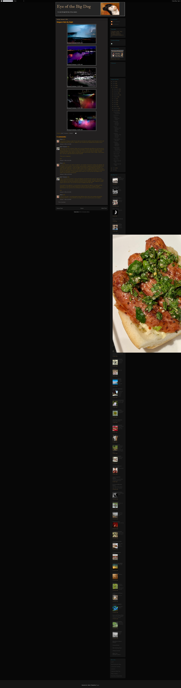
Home (82, 208)
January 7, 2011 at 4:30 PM (65, 199)
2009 (114, 169)
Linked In (113, 668)
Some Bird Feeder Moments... (120, 545)
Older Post (104, 208)
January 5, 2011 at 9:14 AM (65, 192)
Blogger (97, 685)
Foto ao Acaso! (116, 444)
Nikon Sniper (116, 209)
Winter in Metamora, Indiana (117, 118)
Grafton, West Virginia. (117, 156)
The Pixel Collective (117, 419)
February (116, 108)
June (115, 100)
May (115, 102)
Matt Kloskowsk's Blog (116, 664)
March (115, 106)
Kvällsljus (120, 574)
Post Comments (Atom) (84, 211)
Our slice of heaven (117, 425)
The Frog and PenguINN (116, 187)
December (116, 89)
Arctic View (115, 511)
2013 (114, 83)
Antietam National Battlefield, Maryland (116, 144)
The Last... (120, 595)
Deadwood (116, 115)
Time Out (120, 370)
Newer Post (60, 208)
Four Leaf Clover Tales (118, 615)
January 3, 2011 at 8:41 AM (65, 160)
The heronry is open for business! (120, 361)
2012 (114, 85)
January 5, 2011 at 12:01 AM (66, 174)
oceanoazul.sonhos (117, 492)
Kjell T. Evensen (63, 146)
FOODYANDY (116, 233)
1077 (119, 436)
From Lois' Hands (117, 177)
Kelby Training (114, 673)
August (115, 96)
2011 (114, 87)
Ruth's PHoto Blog (117, 224)
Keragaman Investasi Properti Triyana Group (120, 394)
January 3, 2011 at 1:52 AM (65, 144)
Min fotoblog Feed (117, 648)
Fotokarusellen (116, 521)
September (116, 94)
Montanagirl (115, 502)
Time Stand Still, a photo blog (117, 198)
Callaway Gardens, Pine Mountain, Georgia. (117, 135)
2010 (114, 168)
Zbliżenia (115, 434)
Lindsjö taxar (116, 573)
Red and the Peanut (117, 359)
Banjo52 (115, 583)
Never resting (121, 522)
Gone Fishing (117, 151)
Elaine (61, 139)
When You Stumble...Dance (116, 654)
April (115, 104)
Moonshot (120, 210)
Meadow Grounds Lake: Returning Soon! (120, 382)
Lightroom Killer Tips (115, 671)
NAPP (112, 662)
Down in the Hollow (117, 621)
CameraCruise (116, 645)
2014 (114, 81)
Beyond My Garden (117, 631)
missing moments (117, 456)
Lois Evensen (116, 24)
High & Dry (116, 158)
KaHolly (114, 369)
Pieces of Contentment (118, 400)
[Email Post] (76, 133)
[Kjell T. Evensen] (111, 44)
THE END (120, 564)
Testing (114, 220)
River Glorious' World (118, 218)
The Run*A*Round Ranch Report (117, 466)
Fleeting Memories (116, 421)
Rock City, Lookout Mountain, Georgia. (116, 123)
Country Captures (117, 378)
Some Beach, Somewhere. (117, 112)
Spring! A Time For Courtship (120, 226)
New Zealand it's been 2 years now (120, 427)
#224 (119, 554)
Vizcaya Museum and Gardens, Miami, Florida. (117, 129)
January (116, 110)
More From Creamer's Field (120, 514)
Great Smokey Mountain (117, 139)
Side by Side (116, 153)
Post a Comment (61, 202)
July (115, 98)
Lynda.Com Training (115, 666)
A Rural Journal (116, 650)
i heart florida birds (117, 531)
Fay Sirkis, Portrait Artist (116, 675)
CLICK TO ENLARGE (117, 563)
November (116, 91)
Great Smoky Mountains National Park (117, 149)
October (116, 93)
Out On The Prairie (117, 410)
